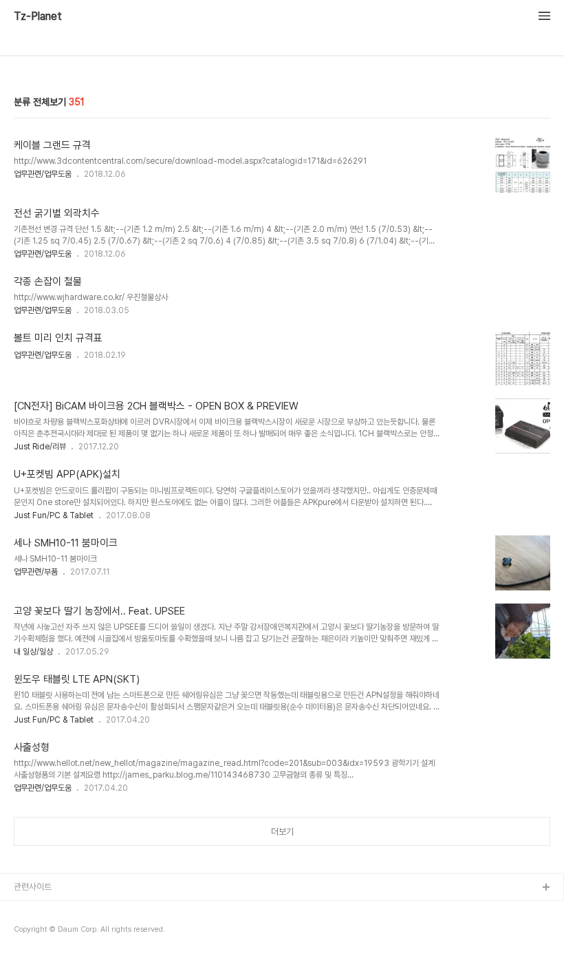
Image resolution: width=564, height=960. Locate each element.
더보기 (282, 831)
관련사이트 (33, 887)
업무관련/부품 (36, 572)
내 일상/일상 (33, 652)
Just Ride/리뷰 (40, 446)
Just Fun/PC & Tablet (54, 515)
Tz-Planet (38, 16)
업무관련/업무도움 (43, 174)
